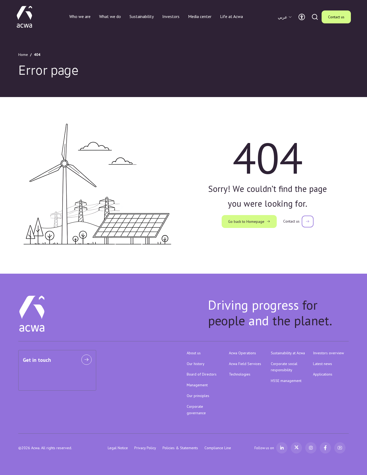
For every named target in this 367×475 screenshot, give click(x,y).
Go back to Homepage (246, 221)
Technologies (239, 374)
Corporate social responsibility (284, 367)
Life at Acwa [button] (231, 16)
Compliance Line (217, 447)
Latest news (322, 363)
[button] (285, 17)
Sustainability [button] (141, 16)
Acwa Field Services (245, 363)
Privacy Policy (145, 447)
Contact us (336, 17)
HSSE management (286, 380)
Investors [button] (170, 16)
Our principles (198, 395)
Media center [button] (199, 16)
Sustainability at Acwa (288, 353)
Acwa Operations (242, 353)
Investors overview (328, 353)
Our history (195, 363)
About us (194, 353)
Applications (322, 374)
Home (23, 54)
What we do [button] (110, 16)
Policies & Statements (180, 447)
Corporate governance (196, 409)
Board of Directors (202, 374)
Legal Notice (118, 447)
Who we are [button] (80, 16)
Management (197, 385)
